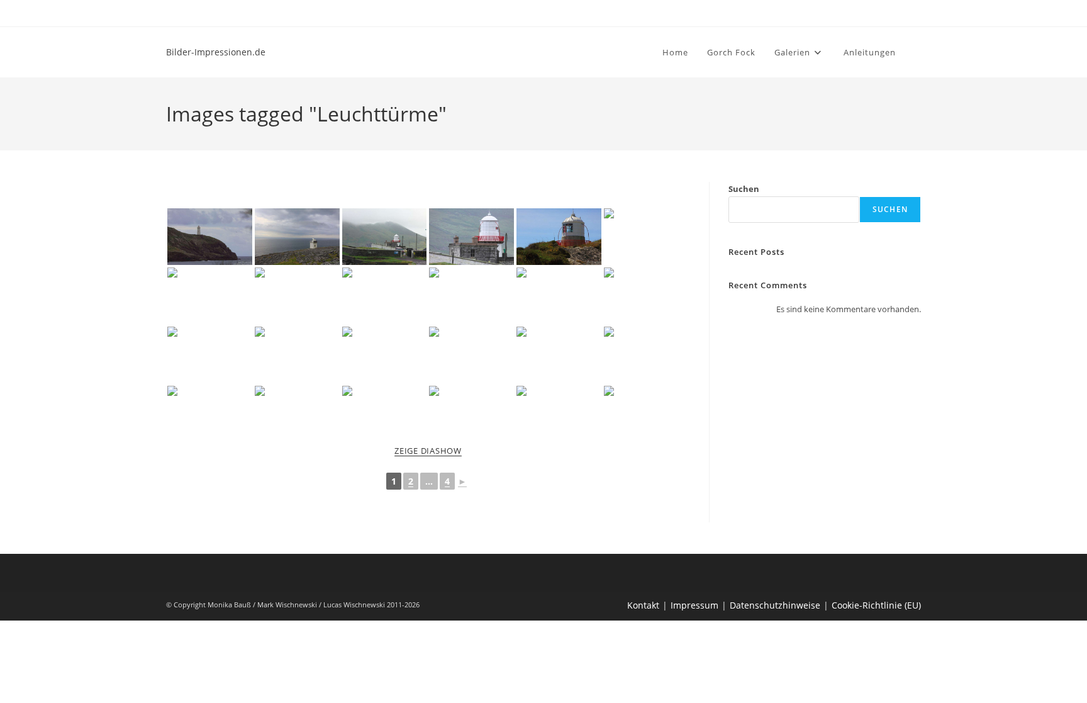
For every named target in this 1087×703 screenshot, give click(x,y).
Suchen (743, 188)
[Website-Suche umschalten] (917, 52)
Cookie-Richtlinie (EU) (876, 605)
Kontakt (643, 605)
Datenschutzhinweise (775, 605)
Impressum (694, 605)
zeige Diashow (428, 450)
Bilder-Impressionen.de (215, 52)
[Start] (918, 109)
